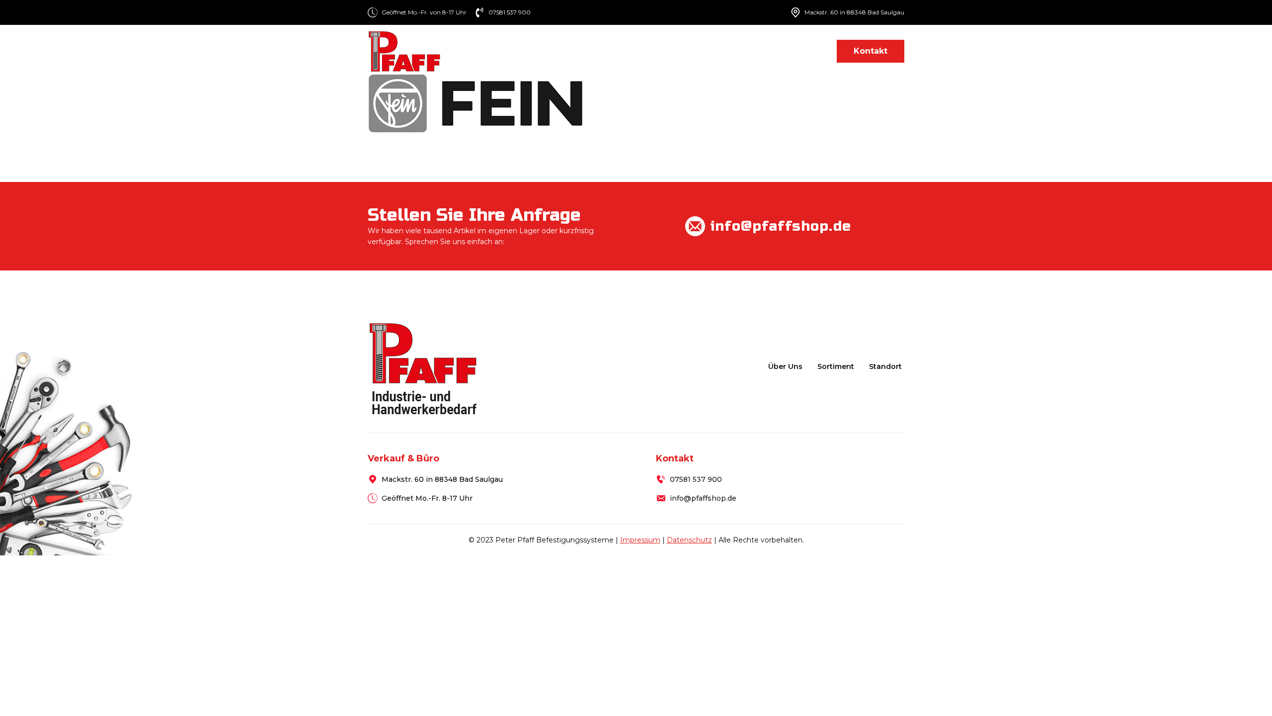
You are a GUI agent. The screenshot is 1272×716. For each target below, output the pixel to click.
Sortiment (680, 51)
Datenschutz (689, 540)
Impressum (640, 540)
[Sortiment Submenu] (708, 51)
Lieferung (747, 51)
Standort (802, 51)
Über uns (623, 51)
